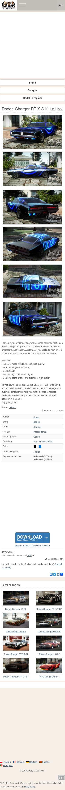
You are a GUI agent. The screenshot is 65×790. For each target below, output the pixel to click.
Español (46, 761)
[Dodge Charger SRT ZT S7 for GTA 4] (49, 598)
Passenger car (40, 432)
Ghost (36, 417)
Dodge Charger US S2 (49, 653)
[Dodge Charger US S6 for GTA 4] (16, 598)
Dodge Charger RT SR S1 (15, 653)
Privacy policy (28, 786)
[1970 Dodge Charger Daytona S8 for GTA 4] (49, 665)
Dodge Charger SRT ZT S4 (16, 676)
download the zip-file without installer (32, 545)
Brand (32, 82)
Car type (32, 90)
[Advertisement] (32, 45)
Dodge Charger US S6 (16, 608)
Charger (37, 427)
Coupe (36, 437)
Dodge (36, 422)
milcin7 (12, 407)
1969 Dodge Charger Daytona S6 (16, 631)
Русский (7, 761)
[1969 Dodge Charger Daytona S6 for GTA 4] (16, 620)
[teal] (39, 446)
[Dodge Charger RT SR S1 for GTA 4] (16, 643)
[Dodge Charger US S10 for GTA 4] (49, 620)
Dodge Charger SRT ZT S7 (49, 608)
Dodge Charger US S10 (49, 631)
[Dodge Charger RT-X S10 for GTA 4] (32, 132)
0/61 (29, 555)
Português (8, 765)
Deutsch (33, 761)
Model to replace (32, 98)
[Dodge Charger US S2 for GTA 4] (49, 643)
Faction (36, 452)
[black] (34, 446)
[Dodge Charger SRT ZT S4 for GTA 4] (16, 665)
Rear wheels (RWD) (42, 441)
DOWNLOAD (29, 537)
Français (20, 761)
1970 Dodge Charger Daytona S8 (49, 676)
